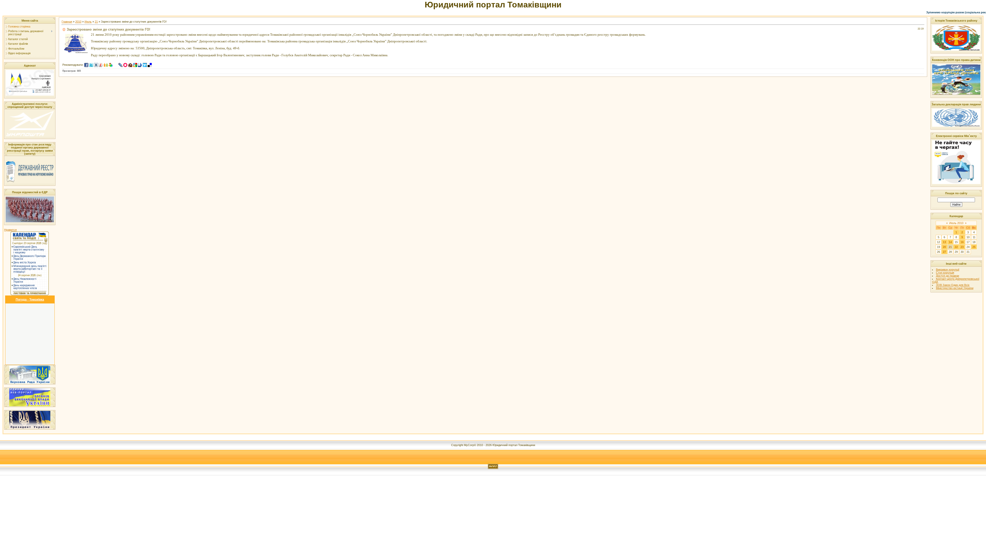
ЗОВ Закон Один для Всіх (953, 284)
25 (973, 246)
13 (944, 242)
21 (96, 21)
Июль (88, 21)
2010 (78, 21)
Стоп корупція (945, 272)
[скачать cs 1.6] (115, 64)
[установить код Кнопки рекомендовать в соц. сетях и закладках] (155, 64)
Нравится (10, 229)
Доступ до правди (947, 275)
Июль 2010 (956, 223)
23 (962, 246)
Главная (67, 21)
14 (950, 242)
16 (962, 242)
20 (944, 246)
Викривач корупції (947, 269)
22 (956, 246)
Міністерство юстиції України (954, 288)
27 (944, 251)
